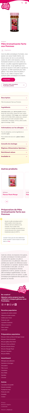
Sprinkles (3, 375)
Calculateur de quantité (7, 384)
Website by (6, 409)
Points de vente (5, 320)
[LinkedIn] (15, 304)
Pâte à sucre (4, 368)
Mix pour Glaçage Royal (7, 349)
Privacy (3, 402)
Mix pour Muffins (5, 353)
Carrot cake (4, 329)
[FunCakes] (5, 5)
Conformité (4, 406)
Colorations (4, 370)
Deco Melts (4, 372)
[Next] (7, 201)
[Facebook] (5, 304)
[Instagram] (2, 304)
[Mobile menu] (26, 3)
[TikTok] (13, 304)
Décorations (4, 365)
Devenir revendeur (6, 387)
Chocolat (3, 377)
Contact (3, 396)
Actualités (3, 394)
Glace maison (4, 327)
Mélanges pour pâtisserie (7, 361)
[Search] (22, 3)
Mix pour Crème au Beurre (8, 344)
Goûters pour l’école (6, 317)
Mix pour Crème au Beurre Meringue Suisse (12, 337)
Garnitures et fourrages (7, 363)
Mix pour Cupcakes (6, 351)
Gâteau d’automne (6, 325)
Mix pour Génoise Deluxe (8, 346)
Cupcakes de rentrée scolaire (9, 313)
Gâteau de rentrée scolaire (8, 315)
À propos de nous (5, 389)
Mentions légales (6, 404)
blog (9, 241)
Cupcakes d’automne (6, 322)
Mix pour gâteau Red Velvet (8, 341)
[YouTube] (10, 304)
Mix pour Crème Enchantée (8, 339)
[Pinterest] (7, 304)
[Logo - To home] (22, 290)
